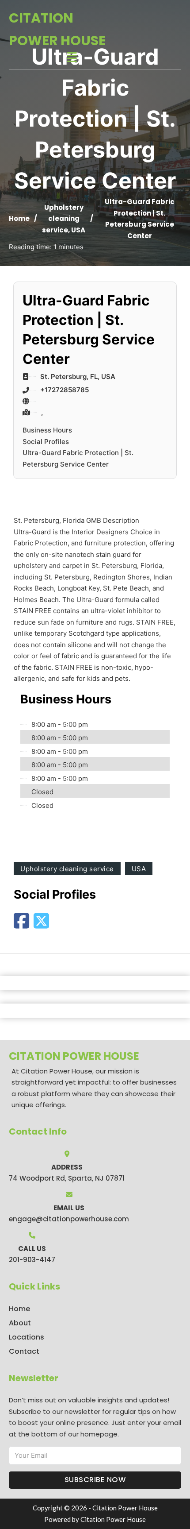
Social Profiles (46, 441)
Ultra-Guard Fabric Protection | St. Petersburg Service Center (78, 458)
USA (78, 230)
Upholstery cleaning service (63, 219)
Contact (24, 1351)
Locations (26, 1337)
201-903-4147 (32, 1259)
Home (19, 218)
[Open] (72, 57)
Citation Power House (57, 29)
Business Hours (47, 430)
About (20, 1323)
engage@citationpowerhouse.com (69, 1219)
